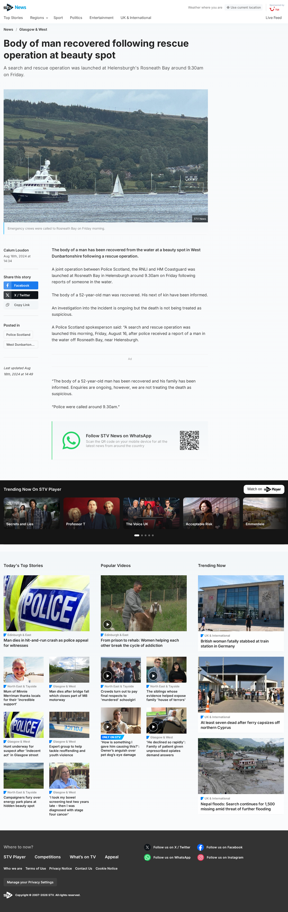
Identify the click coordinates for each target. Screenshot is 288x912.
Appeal (112, 856)
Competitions (48, 856)
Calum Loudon (16, 250)
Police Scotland (18, 334)
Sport (58, 17)
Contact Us (83, 868)
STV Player (15, 856)
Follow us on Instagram (225, 857)
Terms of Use (35, 868)
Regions (37, 17)
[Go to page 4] (149, 535)
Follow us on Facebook (225, 847)
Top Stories (13, 17)
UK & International (136, 17)
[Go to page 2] (142, 535)
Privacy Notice (60, 868)
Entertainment (101, 17)
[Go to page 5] (153, 535)
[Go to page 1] (136, 535)
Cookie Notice (106, 868)
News (8, 29)
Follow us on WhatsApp (172, 857)
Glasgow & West (33, 29)
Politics (76, 17)
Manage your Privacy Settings (30, 882)
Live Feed (274, 17)
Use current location (246, 7)
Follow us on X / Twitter (171, 847)
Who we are (13, 868)
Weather (194, 7)
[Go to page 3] (145, 535)
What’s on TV (83, 856)
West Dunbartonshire (22, 344)
